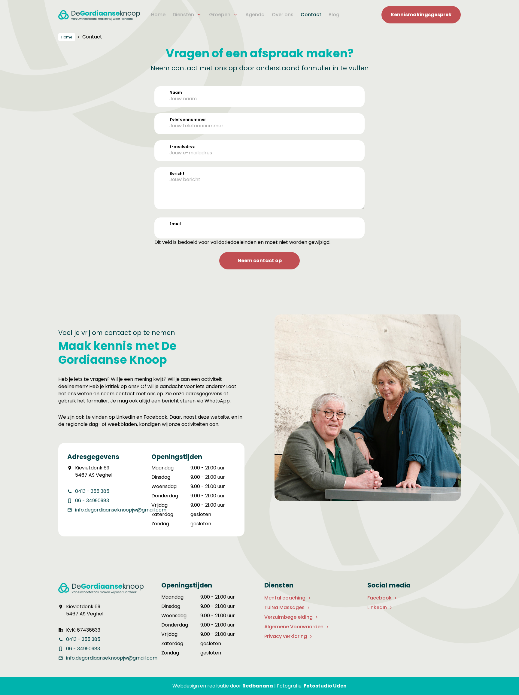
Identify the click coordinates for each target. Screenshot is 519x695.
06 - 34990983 (92, 500)
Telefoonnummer (187, 119)
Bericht (176, 173)
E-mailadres (182, 146)
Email (175, 223)
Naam (175, 92)
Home (158, 14)
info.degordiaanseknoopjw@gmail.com (120, 509)
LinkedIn (377, 607)
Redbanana (257, 685)
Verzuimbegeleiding (288, 617)
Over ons (282, 14)
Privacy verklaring (285, 636)
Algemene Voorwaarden (293, 626)
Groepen (219, 14)
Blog (334, 14)
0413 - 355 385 (92, 491)
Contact (311, 14)
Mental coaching (284, 597)
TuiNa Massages (284, 607)
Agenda (255, 14)
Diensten (183, 14)
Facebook (379, 597)
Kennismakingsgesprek (421, 14)
